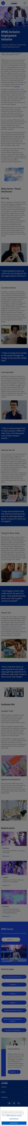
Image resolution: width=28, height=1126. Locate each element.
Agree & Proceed (14, 1123)
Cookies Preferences (14, 1118)
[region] (14, 1116)
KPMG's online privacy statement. (14, 1115)
